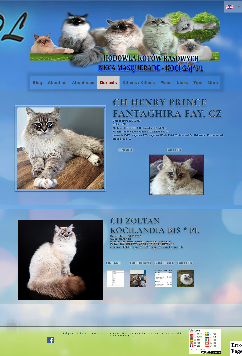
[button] (176, 175)
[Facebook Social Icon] (50, 340)
